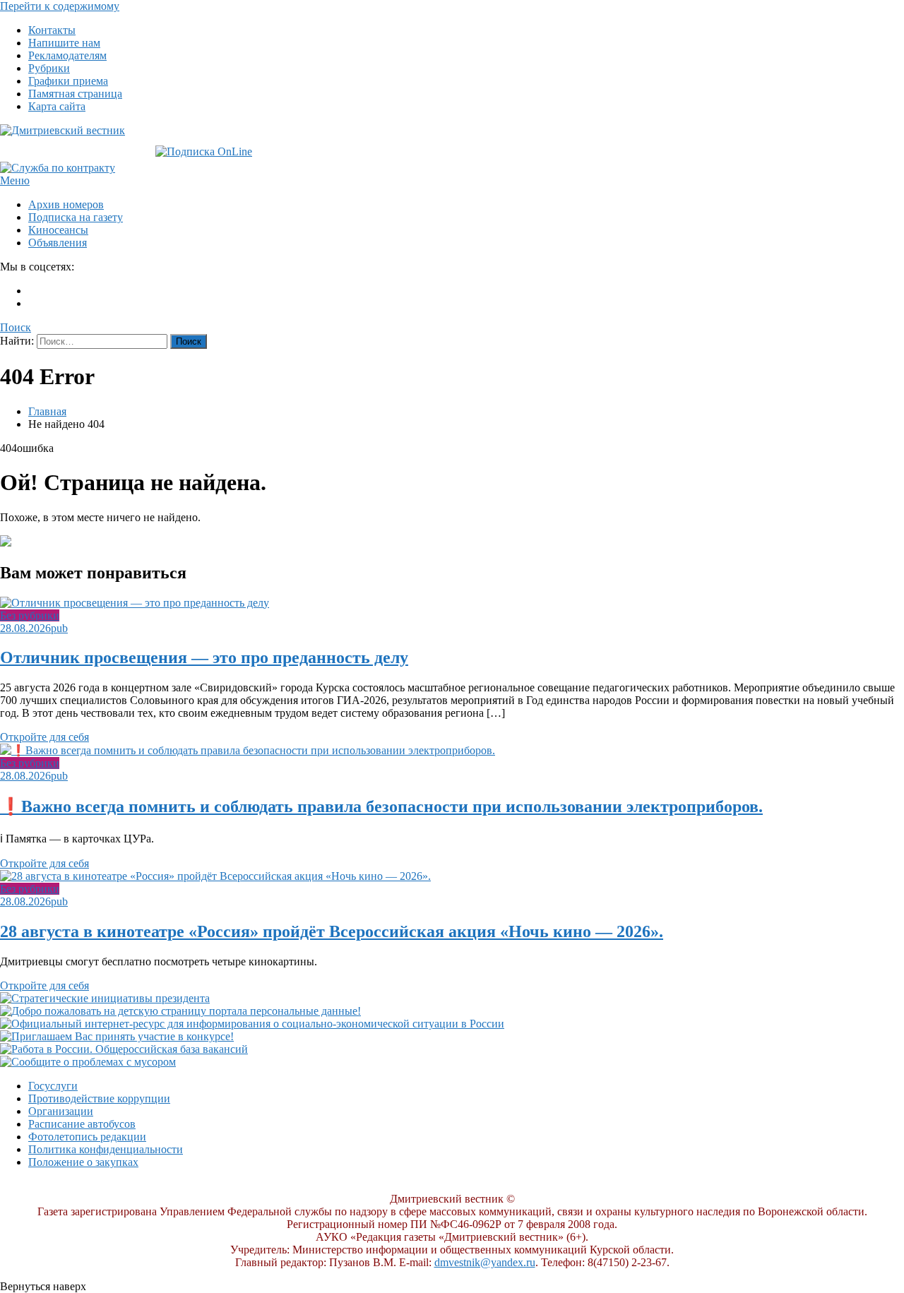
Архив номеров (66, 204)
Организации (60, 1111)
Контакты (52, 30)
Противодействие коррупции (99, 1098)
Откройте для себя (44, 737)
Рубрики (49, 68)
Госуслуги (53, 1086)
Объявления (57, 243)
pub (59, 628)
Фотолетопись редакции (87, 1137)
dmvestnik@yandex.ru (484, 1262)
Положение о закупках (83, 1162)
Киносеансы (58, 230)
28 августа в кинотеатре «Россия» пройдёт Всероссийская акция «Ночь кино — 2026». (331, 931)
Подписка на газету (75, 217)
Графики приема (68, 81)
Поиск (15, 327)
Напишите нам (64, 43)
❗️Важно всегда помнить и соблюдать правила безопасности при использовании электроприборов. (381, 806)
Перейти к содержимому (59, 6)
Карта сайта (56, 106)
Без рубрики (29, 615)
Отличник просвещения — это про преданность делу (204, 657)
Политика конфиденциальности (105, 1149)
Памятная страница (75, 94)
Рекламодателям (67, 55)
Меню (15, 180)
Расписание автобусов (82, 1124)
